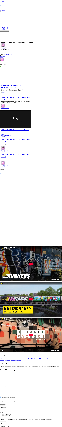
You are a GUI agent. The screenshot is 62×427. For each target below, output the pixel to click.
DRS (21, 358)
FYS (35, 358)
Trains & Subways (9, 54)
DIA (18, 358)
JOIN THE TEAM (5, 28)
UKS (12, 360)
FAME (29, 358)
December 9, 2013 (8, 135)
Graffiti (5, 54)
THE (9, 360)
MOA (47, 358)
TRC (11, 360)
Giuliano (2, 47)
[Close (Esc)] (0, 396)
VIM (16, 360)
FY (33, 358)
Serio (3, 360)
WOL (20, 360)
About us (3, 29)
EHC (26, 358)
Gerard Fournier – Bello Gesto (15, 130)
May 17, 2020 (6, 47)
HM (40, 358)
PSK (2, 55)
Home (3, 26)
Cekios (14, 358)
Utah (14, 360)
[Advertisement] (8, 379)
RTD (0, 360)
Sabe (2, 360)
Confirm (4, 421)
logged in (5, 171)
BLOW (9, 358)
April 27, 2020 (6, 165)
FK (32, 358)
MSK (50, 358)
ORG (57, 358)
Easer (23, 358)
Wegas (18, 360)
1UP (1, 358)
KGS (43, 358)
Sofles (6, 360)
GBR (38, 358)
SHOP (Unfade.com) (5, 27)
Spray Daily (3, 135)
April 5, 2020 (6, 150)
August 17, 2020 (6, 108)
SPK (8, 360)
